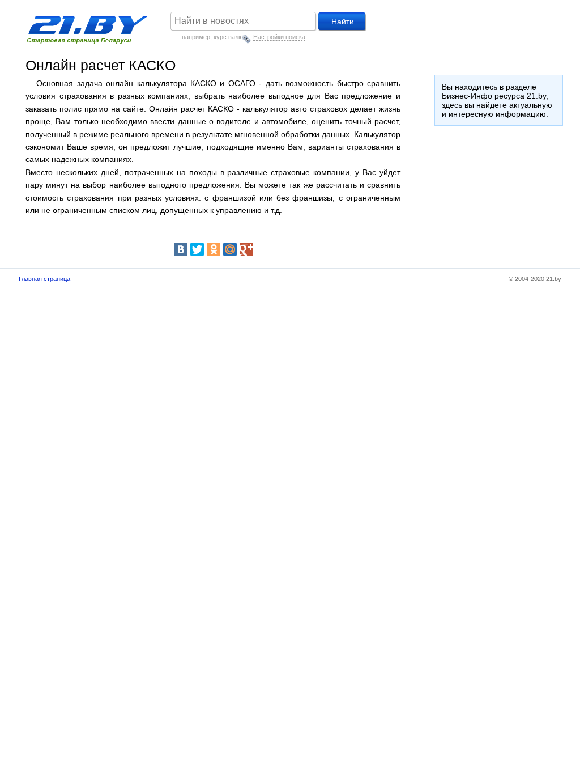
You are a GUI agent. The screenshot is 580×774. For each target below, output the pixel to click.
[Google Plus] (246, 249)
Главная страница (44, 278)
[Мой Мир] (230, 249)
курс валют (230, 36)
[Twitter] (197, 249)
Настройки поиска (279, 36)
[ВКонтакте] (180, 249)
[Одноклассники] (213, 249)
